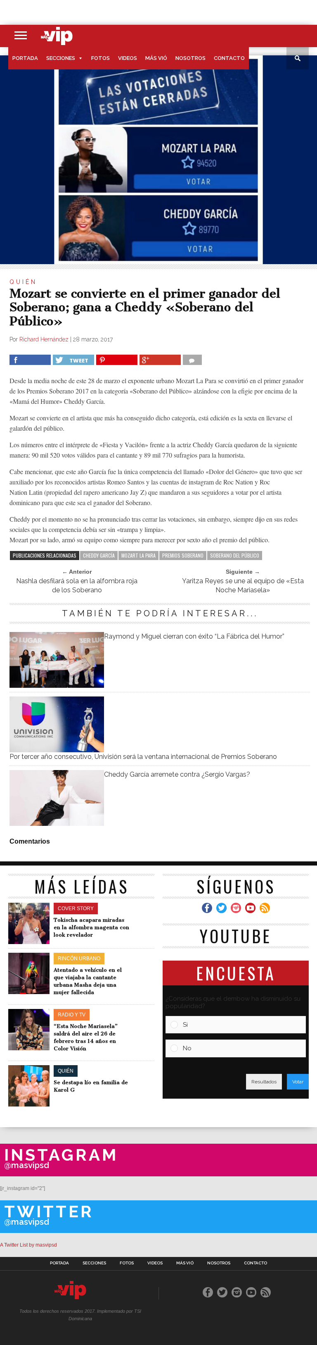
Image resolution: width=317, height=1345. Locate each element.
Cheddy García (99, 555)
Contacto (229, 58)
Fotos (100, 58)
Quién (23, 282)
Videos (127, 58)
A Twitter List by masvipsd (28, 1245)
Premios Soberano (182, 555)
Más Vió (156, 58)
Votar (297, 1082)
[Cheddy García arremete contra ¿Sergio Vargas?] (56, 823)
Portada (25, 58)
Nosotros (190, 58)
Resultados (264, 1082)
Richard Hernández (44, 339)
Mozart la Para (138, 555)
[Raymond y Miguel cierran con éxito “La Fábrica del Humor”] (56, 685)
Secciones (60, 58)
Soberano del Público (234, 555)
